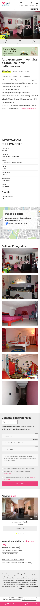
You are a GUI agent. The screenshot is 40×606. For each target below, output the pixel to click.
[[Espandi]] (20, 38)
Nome (36, 433)
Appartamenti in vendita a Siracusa (12, 550)
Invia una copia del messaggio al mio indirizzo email (19, 468)
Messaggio (35, 453)
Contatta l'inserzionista (28, 108)
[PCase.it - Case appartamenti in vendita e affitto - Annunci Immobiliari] (6, 3)
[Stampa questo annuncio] (34, 41)
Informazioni (7, 473)
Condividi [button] (34, 9)
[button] (21, 4)
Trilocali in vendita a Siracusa (10, 547)
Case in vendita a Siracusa (9, 554)
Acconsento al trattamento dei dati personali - (19, 478)
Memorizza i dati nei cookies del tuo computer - (17, 472)
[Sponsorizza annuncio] (19, 41)
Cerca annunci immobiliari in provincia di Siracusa (16, 562)
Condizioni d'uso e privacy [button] (29, 600)
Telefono (35, 439)
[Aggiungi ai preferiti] (5, 41)
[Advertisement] (20, 125)
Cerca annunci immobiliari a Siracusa (13, 559)
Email (36, 446)
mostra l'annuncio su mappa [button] (17, 223)
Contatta (20, 484)
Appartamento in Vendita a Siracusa (20, 525)
